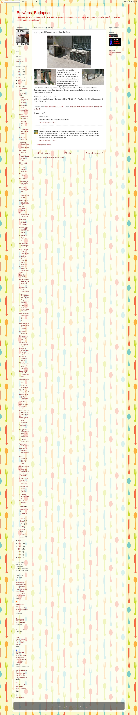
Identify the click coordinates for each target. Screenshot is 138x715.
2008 (20, 540)
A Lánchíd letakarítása (24, 440)
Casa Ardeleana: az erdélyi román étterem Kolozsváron (23, 120)
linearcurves (70, 707)
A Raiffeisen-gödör (23, 257)
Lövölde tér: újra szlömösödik (24, 238)
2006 (20, 546)
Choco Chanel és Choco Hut (24, 380)
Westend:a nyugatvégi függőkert (23, 344)
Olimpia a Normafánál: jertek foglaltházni (24, 351)
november (23, 93)
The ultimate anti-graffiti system (23, 183)
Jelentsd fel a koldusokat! (24, 386)
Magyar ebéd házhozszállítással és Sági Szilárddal (24, 433)
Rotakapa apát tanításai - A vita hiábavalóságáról (21, 675)
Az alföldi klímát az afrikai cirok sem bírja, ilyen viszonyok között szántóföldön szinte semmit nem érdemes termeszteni (21, 591)
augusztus (23, 514)
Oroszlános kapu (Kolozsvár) (24, 289)
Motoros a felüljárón (23, 332)
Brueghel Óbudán (22, 276)
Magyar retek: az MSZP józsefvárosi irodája (24, 230)
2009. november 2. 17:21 (47, 122)
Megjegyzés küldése (44, 144)
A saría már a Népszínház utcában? (24, 195)
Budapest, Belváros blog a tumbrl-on (21, 620)
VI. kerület (37, 109)
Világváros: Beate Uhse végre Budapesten (24, 144)
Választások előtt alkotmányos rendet (24, 308)
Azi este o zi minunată (23, 475)
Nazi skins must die (23, 138)
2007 (20, 543)
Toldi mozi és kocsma (23, 426)
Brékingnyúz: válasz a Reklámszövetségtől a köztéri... (23, 398)
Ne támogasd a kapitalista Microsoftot (24, 245)
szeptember (24, 509)
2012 (20, 77)
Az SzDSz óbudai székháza (23, 169)
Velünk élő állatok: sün (24, 445)
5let (17, 637)
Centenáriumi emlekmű (23, 111)
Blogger (86, 707)
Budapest (73, 106)
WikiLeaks (20, 698)
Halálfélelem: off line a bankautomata (24, 269)
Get (110, 52)
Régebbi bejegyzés (95, 153)
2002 (20, 557)
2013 (20, 75)
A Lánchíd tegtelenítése (24, 496)
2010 (20, 83)
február (22, 534)
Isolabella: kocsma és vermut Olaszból (23, 221)
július (22, 518)
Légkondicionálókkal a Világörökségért (24, 373)
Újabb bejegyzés (42, 153)
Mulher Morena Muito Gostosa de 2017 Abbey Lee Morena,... (21, 641)
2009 (20, 86)
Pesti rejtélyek (24, 466)
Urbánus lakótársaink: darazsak (24, 214)
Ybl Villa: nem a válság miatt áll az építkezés (24, 365)
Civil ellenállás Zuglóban (24, 501)
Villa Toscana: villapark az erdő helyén (24, 412)
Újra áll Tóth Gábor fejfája (23, 406)
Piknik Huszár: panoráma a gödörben (24, 202)
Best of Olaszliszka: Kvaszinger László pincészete (24, 131)
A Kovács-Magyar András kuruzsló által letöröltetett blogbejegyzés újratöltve (21, 659)
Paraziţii (22, 178)
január (22, 537)
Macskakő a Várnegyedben (23, 337)
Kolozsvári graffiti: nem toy (24, 189)
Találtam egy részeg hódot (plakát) (23, 489)
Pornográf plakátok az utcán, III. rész (24, 157)
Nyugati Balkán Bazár (22, 208)
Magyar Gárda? (22, 174)
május (22, 524)
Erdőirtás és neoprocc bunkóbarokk (24, 451)
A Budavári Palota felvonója (23, 262)
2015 (20, 69)
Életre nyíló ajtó (23, 164)
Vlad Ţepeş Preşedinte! (24, 391)
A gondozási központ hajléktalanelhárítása (24, 481)
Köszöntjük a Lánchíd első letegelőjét (23, 419)
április (22, 527)
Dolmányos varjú (23, 106)
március (22, 529)
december (23, 88)
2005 (20, 549)
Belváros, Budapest (33, 12)
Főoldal (67, 153)
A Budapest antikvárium (24, 470)
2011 (20, 80)
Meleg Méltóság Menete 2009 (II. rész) (23, 460)
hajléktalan (81, 106)
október (22, 506)
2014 (20, 72)
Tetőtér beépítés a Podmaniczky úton (23, 100)
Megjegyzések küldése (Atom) (53, 157)
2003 (20, 555)
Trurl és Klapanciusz (20, 60)
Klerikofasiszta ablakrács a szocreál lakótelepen (24, 282)
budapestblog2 (21, 630)
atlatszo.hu (20, 582)
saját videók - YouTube (21, 685)
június (22, 521)
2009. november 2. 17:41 (47, 140)
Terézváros (98, 106)
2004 (20, 552)
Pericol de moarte (22, 151)
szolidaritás (89, 106)
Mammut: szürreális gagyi (23, 358)
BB (40, 129)
